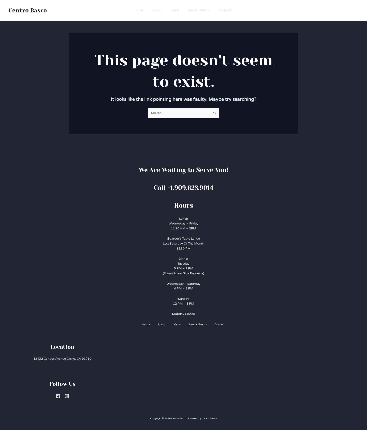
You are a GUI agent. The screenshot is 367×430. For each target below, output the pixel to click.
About (157, 10)
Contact (225, 10)
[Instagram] (66, 396)
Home (139, 10)
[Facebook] (58, 396)
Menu (175, 10)
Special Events (198, 10)
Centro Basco (28, 10)
